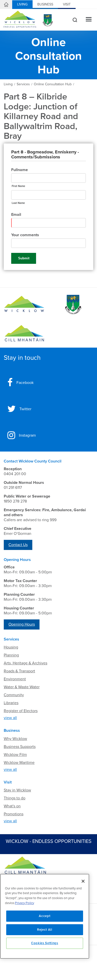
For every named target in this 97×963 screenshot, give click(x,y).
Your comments (25, 234)
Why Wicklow (15, 738)
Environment (15, 679)
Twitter (25, 409)
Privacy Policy (24, 903)
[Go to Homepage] (24, 304)
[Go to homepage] (24, 333)
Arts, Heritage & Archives (25, 663)
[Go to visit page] (72, 304)
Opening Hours (21, 624)
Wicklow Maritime (19, 762)
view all (10, 717)
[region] (44, 916)
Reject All (44, 930)
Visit (67, 4)
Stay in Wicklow (17, 790)
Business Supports (20, 746)
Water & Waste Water (22, 687)
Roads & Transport (19, 671)
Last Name (18, 203)
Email (16, 214)
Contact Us (18, 544)
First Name (18, 186)
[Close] (83, 881)
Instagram (27, 435)
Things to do (14, 798)
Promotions (13, 814)
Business (45, 4)
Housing (11, 647)
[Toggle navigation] (88, 20)
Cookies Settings (44, 943)
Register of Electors (21, 710)
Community (14, 694)
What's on (12, 806)
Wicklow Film (15, 754)
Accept (44, 916)
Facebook (25, 382)
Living (22, 4)
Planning (11, 655)
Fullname (19, 169)
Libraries (11, 702)
